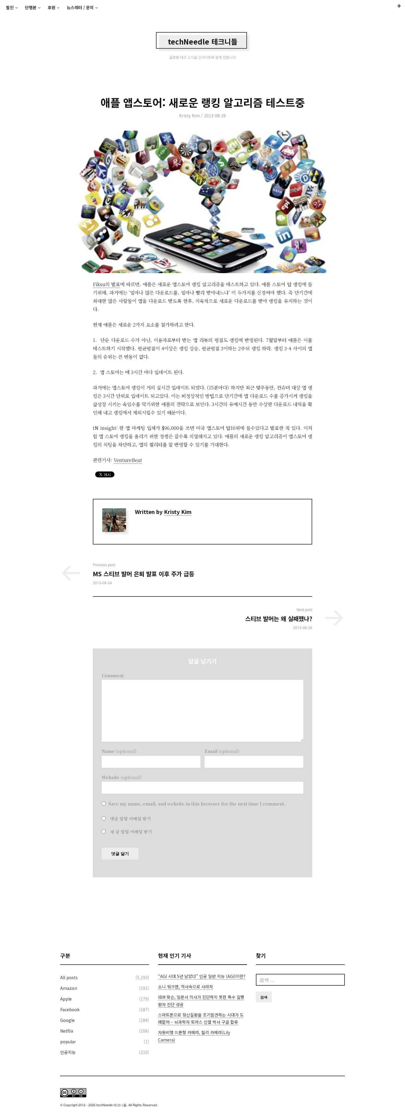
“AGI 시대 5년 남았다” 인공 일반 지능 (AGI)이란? (201, 976)
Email (222, 751)
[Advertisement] (202, 914)
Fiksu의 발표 (106, 284)
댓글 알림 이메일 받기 (130, 819)
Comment (113, 675)
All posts (69, 977)
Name (119, 751)
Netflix (66, 1031)
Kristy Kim (189, 115)
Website (121, 777)
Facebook (69, 1009)
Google (67, 1020)
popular (68, 1041)
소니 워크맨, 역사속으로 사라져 (185, 987)
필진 (10, 7)
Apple (66, 999)
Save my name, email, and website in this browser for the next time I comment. (197, 804)
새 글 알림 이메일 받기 (131, 832)
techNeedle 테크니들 (202, 41)
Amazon (68, 988)
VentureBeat (128, 460)
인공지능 (68, 1052)
